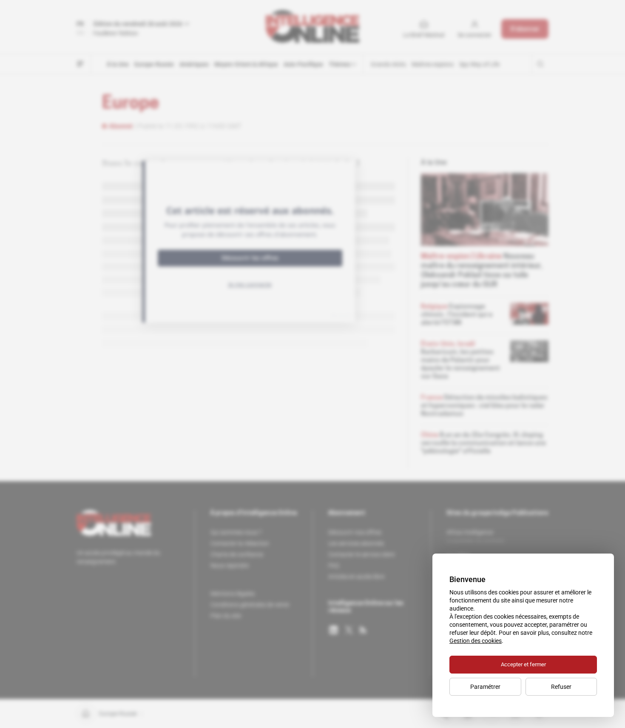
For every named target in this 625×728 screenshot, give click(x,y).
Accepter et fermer (523, 664)
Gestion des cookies (475, 640)
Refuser (561, 686)
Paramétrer (485, 686)
